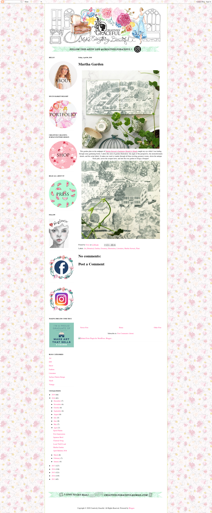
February (57, 458)
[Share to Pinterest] (114, 245)
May (55, 424)
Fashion (51, 369)
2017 (54, 465)
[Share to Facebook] (112, 245)
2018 (54, 398)
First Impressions (59, 434)
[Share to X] (110, 245)
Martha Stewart (129, 248)
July (55, 417)
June (55, 421)
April (56, 428)
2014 (54, 476)
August (56, 414)
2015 (54, 472)
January (57, 461)
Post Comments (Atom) (125, 333)
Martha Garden (58, 447)
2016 (54, 469)
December (57, 401)
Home (121, 327)
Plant (138, 248)
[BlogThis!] (107, 245)
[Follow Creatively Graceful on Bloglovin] (59, 247)
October (57, 407)
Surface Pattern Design (57, 377)
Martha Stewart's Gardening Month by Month (121, 151)
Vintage (51, 384)
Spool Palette (57, 430)
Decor (51, 365)
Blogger (131, 508)
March (56, 455)
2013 (54, 479)
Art (85, 248)
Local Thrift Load (59, 444)
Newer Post (84, 327)
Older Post (157, 327)
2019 (54, 394)
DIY (50, 362)
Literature (120, 248)
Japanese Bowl (58, 437)
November (57, 404)
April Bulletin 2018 (60, 450)
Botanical (90, 248)
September (58, 411)
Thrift (51, 380)
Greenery (104, 248)
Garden (97, 248)
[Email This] (105, 245)
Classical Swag (58, 440)
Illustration (112, 248)
